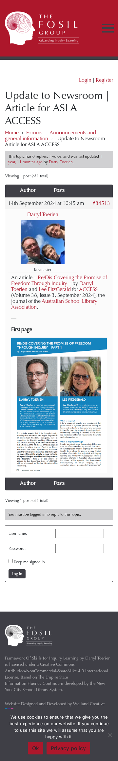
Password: (17, 548)
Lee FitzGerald (55, 289)
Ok (35, 748)
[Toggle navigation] (108, 28)
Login (85, 80)
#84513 (101, 203)
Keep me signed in (29, 562)
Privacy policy (68, 748)
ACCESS (88, 289)
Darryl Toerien (42, 214)
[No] (110, 735)
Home (12, 132)
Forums (34, 132)
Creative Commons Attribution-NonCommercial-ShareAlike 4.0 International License (56, 670)
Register (104, 80)
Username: (18, 533)
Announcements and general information (50, 135)
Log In (17, 573)
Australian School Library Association (54, 304)
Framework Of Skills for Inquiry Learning (41, 658)
